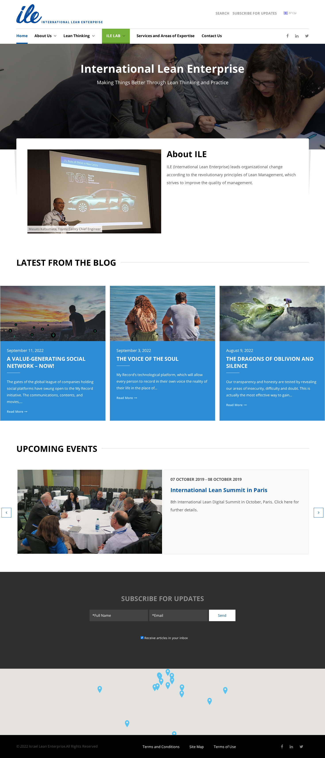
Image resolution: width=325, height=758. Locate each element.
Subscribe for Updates (255, 13)
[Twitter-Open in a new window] (307, 36)
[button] (160, 677)
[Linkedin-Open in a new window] (296, 36)
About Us (43, 35)
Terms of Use (225, 746)
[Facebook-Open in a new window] (287, 36)
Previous (6, 512)
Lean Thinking (76, 35)
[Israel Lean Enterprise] (59, 13)
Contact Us (212, 35)
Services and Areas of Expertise (166, 35)
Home (22, 35)
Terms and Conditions (161, 746)
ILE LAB (113, 35)
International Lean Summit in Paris (218, 489)
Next (318, 512)
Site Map (196, 746)
